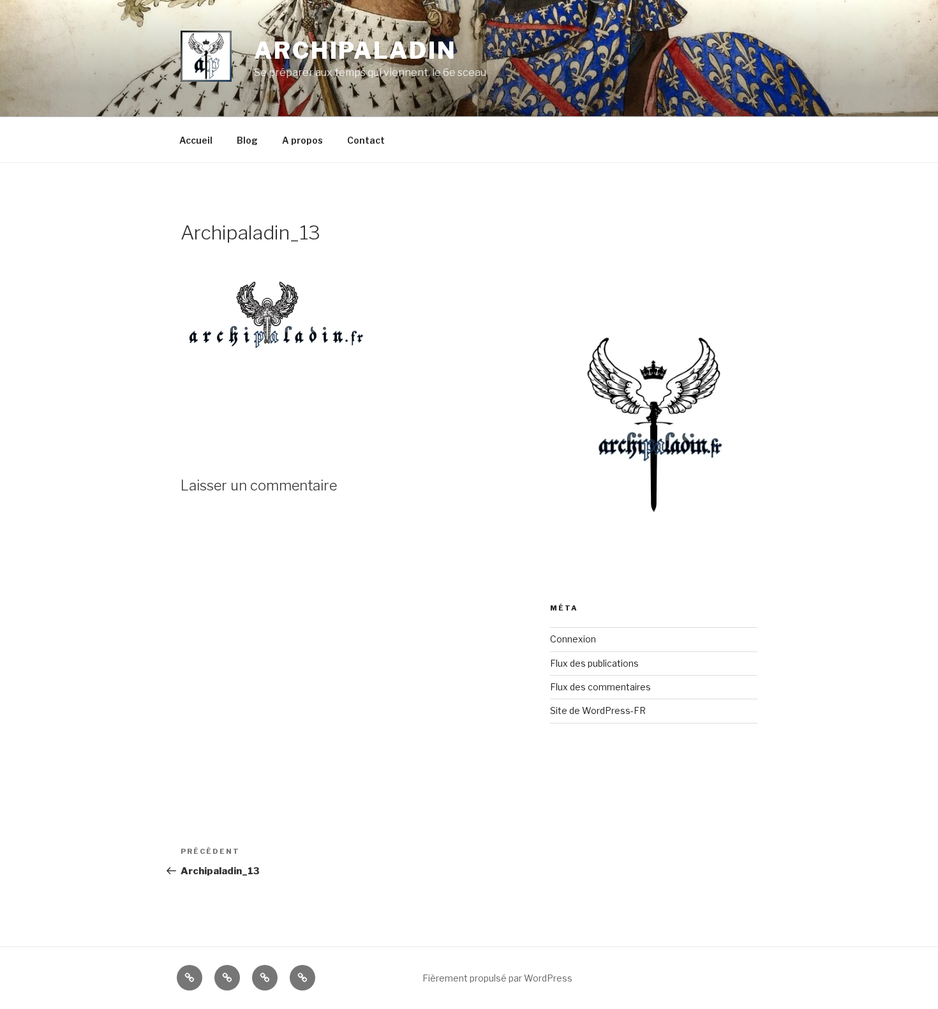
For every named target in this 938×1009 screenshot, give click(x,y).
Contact (366, 140)
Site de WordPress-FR (598, 710)
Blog (247, 140)
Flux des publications (594, 663)
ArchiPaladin (355, 50)
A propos (302, 140)
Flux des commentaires (600, 686)
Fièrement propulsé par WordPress (497, 978)
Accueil (195, 140)
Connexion (573, 638)
